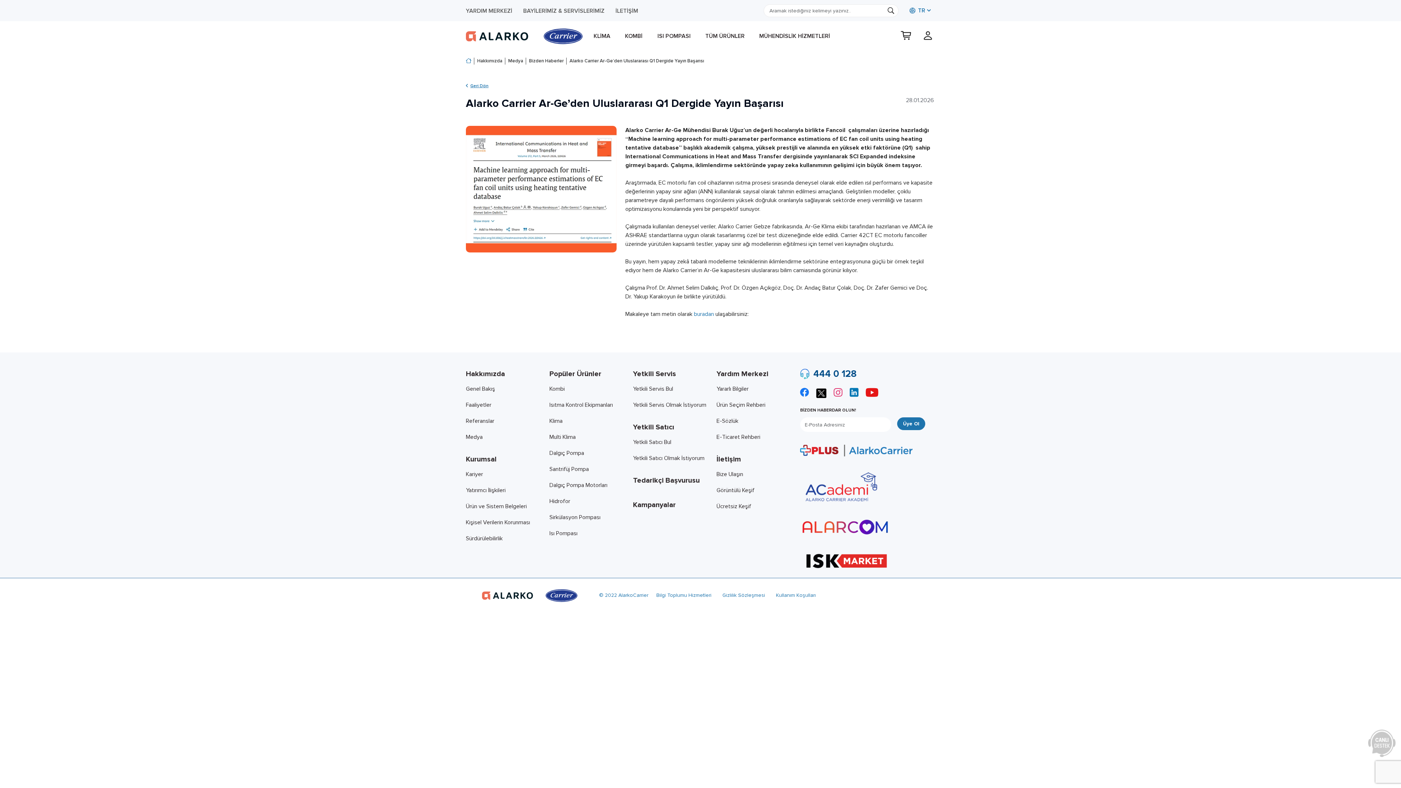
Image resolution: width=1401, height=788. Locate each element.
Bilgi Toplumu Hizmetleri (683, 595)
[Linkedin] (854, 393)
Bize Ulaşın (730, 474)
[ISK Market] (846, 560)
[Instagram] (838, 393)
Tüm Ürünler (725, 36)
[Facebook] (804, 393)
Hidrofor (559, 501)
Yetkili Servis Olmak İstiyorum (669, 405)
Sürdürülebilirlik (484, 538)
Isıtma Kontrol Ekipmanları (581, 405)
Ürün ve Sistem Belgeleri (496, 506)
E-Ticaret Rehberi (738, 437)
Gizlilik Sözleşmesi (743, 595)
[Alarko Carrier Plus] (856, 450)
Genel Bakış (480, 389)
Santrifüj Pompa (569, 469)
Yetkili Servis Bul (653, 389)
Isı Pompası (674, 36)
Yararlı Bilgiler (733, 389)
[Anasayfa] (468, 61)
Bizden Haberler (546, 61)
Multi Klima (562, 437)
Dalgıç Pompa (566, 453)
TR (920, 10)
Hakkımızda (489, 61)
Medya (515, 61)
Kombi (633, 36)
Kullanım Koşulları (796, 595)
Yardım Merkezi (489, 11)
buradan (704, 314)
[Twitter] (821, 392)
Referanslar (480, 421)
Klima (602, 36)
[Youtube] (872, 393)
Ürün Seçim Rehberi (741, 405)
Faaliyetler (478, 405)
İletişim (626, 11)
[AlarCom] (845, 527)
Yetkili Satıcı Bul (652, 442)
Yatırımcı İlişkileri (486, 490)
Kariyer (474, 474)
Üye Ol (911, 424)
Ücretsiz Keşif (734, 506)
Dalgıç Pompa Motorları (578, 485)
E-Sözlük (727, 421)
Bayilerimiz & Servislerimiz (564, 11)
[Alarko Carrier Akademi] (840, 487)
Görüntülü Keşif (735, 490)
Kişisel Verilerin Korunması (498, 522)
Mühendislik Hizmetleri (794, 36)
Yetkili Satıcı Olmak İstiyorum (669, 458)
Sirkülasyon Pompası (575, 517)
